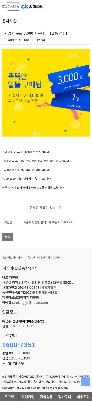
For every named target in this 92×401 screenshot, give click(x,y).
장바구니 (64, 396)
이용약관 (30, 257)
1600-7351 (18, 344)
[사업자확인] (48, 287)
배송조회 (83, 396)
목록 (7, 237)
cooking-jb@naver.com (30, 302)
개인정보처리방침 (12, 257)
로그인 (9, 396)
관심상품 (46, 396)
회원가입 (27, 396)
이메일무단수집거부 (48, 257)
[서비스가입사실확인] (70, 382)
